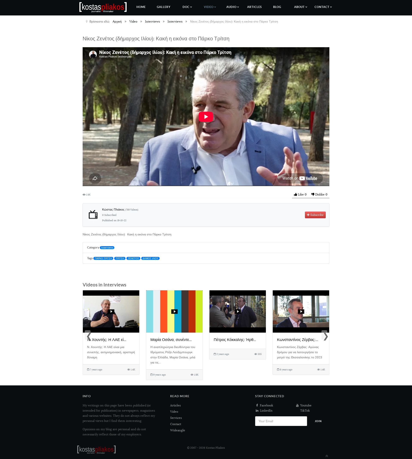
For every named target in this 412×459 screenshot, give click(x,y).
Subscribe (316, 215)
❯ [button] (325, 335)
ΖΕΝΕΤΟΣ (133, 258)
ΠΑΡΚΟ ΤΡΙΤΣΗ (103, 258)
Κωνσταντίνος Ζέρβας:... (297, 339)
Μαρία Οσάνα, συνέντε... (171, 339)
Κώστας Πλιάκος (120, 209)
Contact (175, 424)
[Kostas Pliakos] (96, 449)
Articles (175, 405)
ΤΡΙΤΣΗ (120, 258)
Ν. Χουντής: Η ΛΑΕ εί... (106, 339)
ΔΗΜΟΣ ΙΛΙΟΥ (150, 258)
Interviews (107, 247)
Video (174, 412)
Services (176, 418)
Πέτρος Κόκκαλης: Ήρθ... (235, 339)
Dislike (320, 194)
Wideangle (177, 430)
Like (301, 194)
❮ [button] (88, 335)
